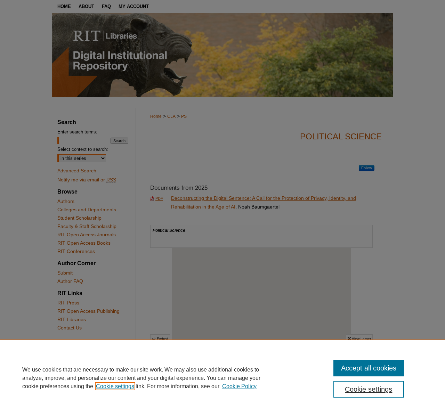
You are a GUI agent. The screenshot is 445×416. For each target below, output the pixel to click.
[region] (222, 378)
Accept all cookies (368, 368)
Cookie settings (115, 386)
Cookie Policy (239, 386)
